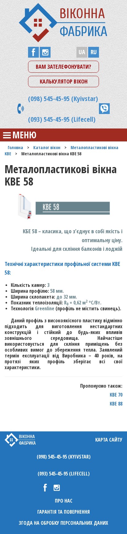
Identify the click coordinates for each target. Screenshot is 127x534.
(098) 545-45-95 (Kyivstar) (63, 98)
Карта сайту (108, 439)
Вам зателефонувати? (63, 66)
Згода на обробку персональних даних (63, 523)
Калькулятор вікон (64, 81)
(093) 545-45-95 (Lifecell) (62, 119)
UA (82, 52)
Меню (24, 134)
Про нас (63, 500)
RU (94, 52)
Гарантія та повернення (63, 511)
